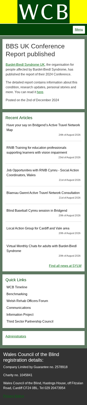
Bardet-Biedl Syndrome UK (25, 64)
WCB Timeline (16, 287)
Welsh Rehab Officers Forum (27, 301)
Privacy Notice (13, 396)
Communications (18, 307)
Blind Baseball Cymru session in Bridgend (43, 213)
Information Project (19, 314)
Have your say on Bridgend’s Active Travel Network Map (43, 129)
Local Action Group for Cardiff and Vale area (43, 231)
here (40, 92)
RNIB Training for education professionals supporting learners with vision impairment (43, 152)
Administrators (15, 336)
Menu (79, 29)
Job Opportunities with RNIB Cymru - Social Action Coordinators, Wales (43, 175)
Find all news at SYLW (65, 266)
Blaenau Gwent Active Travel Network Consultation (43, 195)
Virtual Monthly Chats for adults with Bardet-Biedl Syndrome (43, 250)
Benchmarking (16, 294)
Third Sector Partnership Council (29, 321)
